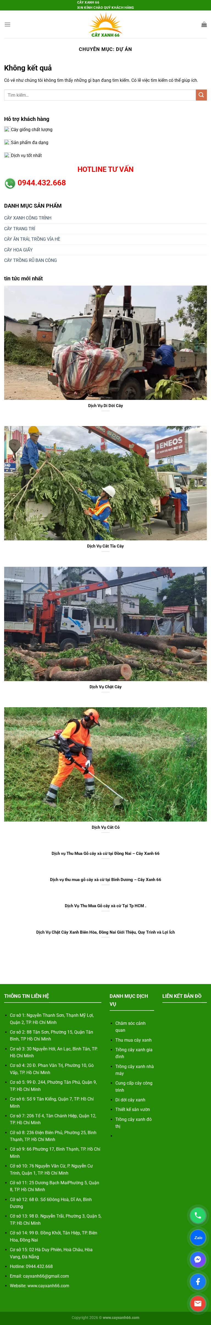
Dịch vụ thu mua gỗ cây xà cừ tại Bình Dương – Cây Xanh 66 (105, 879)
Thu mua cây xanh (133, 1040)
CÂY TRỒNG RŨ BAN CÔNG (30, 260)
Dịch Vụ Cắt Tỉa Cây (105, 546)
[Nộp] (201, 95)
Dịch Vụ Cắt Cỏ (106, 827)
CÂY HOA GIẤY (18, 250)
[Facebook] (198, 1281)
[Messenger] (198, 1259)
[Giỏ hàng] (204, 24)
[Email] (198, 1303)
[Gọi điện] (198, 1215)
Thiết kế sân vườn (132, 1109)
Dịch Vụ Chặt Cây (106, 686)
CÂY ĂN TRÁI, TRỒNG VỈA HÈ (32, 239)
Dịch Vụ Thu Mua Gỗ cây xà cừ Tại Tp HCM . (105, 905)
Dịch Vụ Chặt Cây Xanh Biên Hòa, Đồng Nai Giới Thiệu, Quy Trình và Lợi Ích (105, 932)
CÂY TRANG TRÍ (19, 228)
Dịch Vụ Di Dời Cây (105, 405)
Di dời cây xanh (130, 1099)
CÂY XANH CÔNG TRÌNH (27, 218)
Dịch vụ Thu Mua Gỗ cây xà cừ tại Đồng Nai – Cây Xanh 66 (106, 853)
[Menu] (7, 24)
